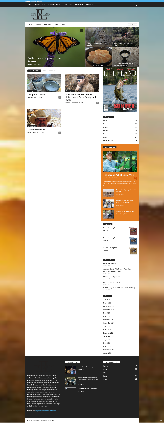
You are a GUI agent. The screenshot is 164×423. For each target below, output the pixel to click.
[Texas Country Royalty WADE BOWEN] (108, 193)
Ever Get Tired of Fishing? (111, 282)
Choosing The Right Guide (111, 277)
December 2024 (108, 320)
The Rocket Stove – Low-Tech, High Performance (124, 64)
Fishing (38, 24)
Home (29, 5)
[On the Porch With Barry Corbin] (108, 214)
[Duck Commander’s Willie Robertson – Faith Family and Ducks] (82, 83)
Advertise (67, 5)
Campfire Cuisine (36, 94)
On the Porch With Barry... (125, 211)
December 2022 (108, 350)
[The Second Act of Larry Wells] (120, 161)
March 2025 (107, 316)
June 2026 (106, 299)
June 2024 (106, 326)
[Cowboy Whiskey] (44, 118)
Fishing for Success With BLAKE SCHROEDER (124, 201)
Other (63, 24)
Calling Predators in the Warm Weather (97, 44)
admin (29, 64)
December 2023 (108, 333)
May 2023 (106, 343)
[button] (135, 4)
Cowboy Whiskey (36, 129)
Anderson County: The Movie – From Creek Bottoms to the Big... (88, 380)
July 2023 (106, 340)
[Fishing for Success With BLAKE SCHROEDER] (108, 203)
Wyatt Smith (31, 132)
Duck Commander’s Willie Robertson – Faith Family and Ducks (80, 97)
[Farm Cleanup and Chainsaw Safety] (125, 37)
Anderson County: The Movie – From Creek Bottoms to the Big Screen (117, 270)
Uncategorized (32, 91)
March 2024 (107, 330)
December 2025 (108, 306)
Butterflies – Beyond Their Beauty (44, 59)
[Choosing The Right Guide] (70, 391)
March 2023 (107, 346)
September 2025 (108, 310)
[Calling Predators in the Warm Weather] (98, 37)
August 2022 (107, 353)
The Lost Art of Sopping (95, 65)
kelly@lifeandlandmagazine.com (45, 411)
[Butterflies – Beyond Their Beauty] (55, 47)
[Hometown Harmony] (70, 370)
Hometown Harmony (109, 263)
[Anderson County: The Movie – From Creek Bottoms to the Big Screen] (70, 381)
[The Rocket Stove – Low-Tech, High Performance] (125, 57)
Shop (88, 5)
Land (56, 24)
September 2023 (108, 336)
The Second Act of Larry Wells (118, 175)
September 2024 (108, 323)
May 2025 (106, 313)
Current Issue (54, 5)
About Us (39, 5)
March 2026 (107, 303)
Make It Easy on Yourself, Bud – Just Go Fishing (119, 288)
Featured (106, 124)
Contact (79, 5)
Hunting (47, 24)
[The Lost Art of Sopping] (98, 57)
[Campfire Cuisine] (44, 83)
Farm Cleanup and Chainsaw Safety (124, 44)
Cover (30, 24)
